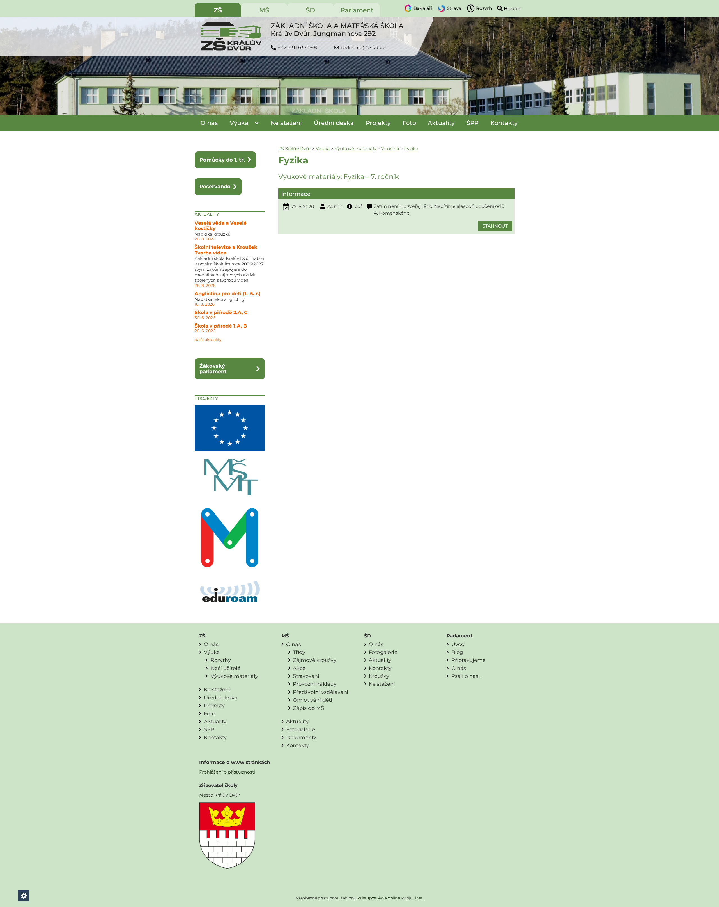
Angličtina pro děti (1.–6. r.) (227, 293)
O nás (209, 122)
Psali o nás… (466, 676)
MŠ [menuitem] (264, 10)
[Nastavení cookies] (23, 895)
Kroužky (379, 676)
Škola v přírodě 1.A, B (221, 326)
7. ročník (390, 148)
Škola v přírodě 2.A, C (221, 312)
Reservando (215, 186)
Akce (299, 668)
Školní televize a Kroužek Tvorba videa (226, 250)
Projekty (378, 122)
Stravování (306, 676)
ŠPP (473, 122)
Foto (409, 122)
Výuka (239, 122)
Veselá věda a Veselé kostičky (221, 225)
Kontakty (504, 122)
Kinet (417, 898)
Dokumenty (301, 737)
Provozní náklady (314, 684)
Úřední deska (334, 122)
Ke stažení (286, 122)
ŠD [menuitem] (310, 10)
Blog (457, 652)
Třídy (299, 652)
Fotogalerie (300, 729)
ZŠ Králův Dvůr (294, 148)
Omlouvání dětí (312, 700)
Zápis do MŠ (308, 708)
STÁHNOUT (495, 226)
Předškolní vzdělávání (320, 692)
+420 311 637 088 (297, 47)
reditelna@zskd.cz (363, 47)
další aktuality (208, 339)
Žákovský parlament (213, 368)
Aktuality (441, 122)
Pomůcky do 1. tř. (222, 160)
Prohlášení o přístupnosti (227, 772)
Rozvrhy (221, 660)
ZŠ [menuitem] (218, 10)
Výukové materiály (355, 148)
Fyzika (411, 148)
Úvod (458, 644)
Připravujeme (468, 660)
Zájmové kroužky (314, 660)
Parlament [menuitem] (356, 10)
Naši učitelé (225, 668)
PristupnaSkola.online (378, 898)
